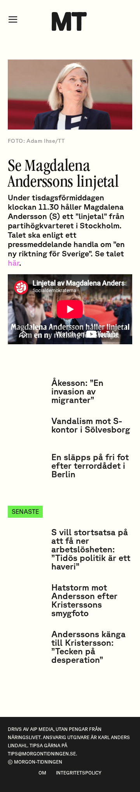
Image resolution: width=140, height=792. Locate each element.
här (13, 262)
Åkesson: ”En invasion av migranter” (77, 391)
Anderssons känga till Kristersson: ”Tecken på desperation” (88, 646)
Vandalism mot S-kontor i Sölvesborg (90, 425)
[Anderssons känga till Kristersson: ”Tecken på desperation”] (26, 643)
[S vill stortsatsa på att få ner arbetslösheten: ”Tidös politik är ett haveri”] (26, 541)
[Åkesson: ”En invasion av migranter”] (26, 391)
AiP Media (41, 729)
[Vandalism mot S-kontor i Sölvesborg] (26, 430)
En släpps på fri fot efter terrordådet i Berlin (90, 465)
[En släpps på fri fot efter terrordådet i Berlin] (26, 466)
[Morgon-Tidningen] (70, 21)
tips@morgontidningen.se (42, 753)
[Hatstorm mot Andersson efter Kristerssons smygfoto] (26, 596)
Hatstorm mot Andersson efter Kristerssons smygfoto (84, 600)
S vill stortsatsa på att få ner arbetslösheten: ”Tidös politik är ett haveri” (90, 549)
